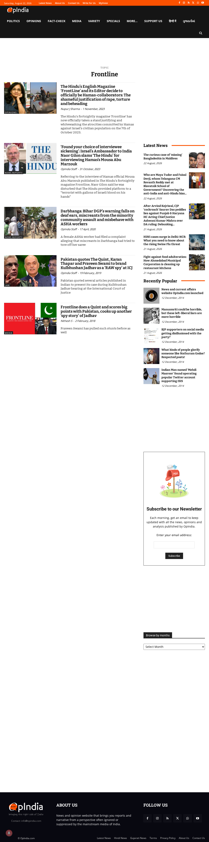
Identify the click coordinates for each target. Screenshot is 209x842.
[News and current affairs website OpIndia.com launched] (151, 296)
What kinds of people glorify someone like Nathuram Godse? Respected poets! (183, 353)
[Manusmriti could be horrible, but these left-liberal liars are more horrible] (151, 316)
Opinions (11, 112)
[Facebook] (179, 3)
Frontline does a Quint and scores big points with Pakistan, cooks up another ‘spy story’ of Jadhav (96, 311)
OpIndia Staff (69, 169)
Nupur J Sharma (70, 109)
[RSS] (188, 3)
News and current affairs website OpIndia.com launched (182, 291)
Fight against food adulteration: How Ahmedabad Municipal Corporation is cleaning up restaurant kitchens (165, 262)
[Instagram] (184, 3)
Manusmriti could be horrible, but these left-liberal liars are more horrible (181, 313)
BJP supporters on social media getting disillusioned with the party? (182, 333)
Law (7, 285)
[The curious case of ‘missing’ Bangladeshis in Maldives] (197, 160)
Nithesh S (66, 321)
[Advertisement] (174, 598)
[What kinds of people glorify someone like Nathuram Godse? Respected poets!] (151, 356)
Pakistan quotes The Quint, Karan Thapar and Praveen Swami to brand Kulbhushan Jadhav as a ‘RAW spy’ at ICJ (97, 263)
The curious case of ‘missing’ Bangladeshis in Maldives (162, 156)
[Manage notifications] (9, 833)
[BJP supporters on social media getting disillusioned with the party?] (151, 336)
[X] (193, 3)
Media (8, 332)
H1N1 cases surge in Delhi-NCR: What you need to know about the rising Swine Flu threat (164, 240)
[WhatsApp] (198, 3)
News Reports (13, 172)
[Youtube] (202, 3)
